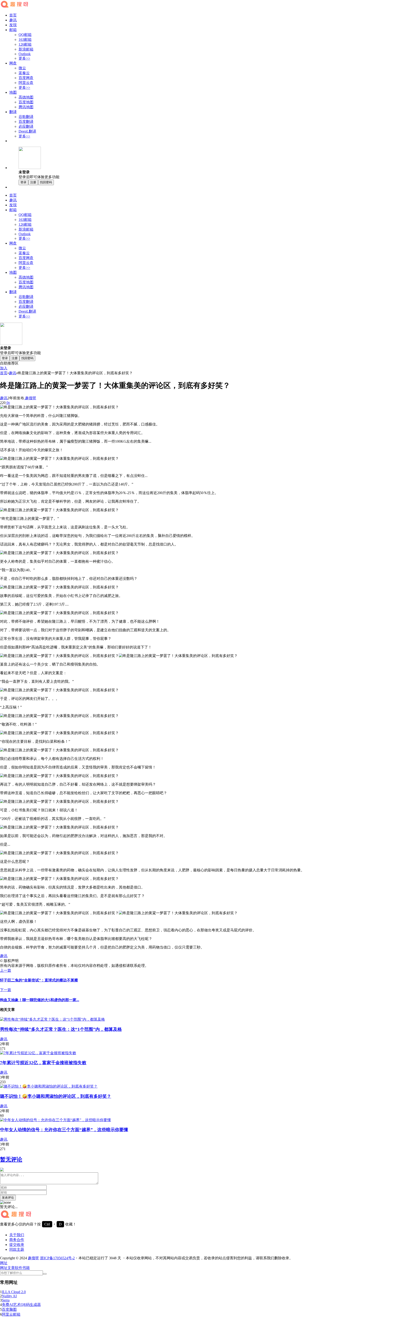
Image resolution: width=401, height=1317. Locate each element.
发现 (13, 25)
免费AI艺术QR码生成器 (21, 1305)
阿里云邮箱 (11, 1314)
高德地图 (26, 97)
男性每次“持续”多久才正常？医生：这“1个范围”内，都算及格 (61, 1029)
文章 (11, 1268)
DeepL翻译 (27, 131)
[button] (3, 1263)
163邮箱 (25, 39)
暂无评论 (11, 1159)
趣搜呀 (30, 398)
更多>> (24, 58)
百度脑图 (9, 1309)
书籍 (26, 1268)
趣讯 (13, 20)
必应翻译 (26, 126)
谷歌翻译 (26, 117)
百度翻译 (26, 122)
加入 (3, 368)
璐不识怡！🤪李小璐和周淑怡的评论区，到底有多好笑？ (55, 1096)
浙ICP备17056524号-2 (57, 1258)
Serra (6, 1300)
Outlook (25, 54)
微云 (22, 68)
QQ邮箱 (25, 35)
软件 (18, 1268)
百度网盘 (26, 78)
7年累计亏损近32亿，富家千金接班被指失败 (43, 1062)
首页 (13, 15)
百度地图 (26, 102)
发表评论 (8, 1197)
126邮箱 (25, 44)
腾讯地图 (26, 107)
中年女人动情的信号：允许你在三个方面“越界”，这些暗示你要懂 (64, 1129)
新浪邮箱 (26, 49)
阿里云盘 (26, 83)
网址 (3, 1268)
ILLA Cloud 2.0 (14, 1292)
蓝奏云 (24, 73)
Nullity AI (9, 1296)
